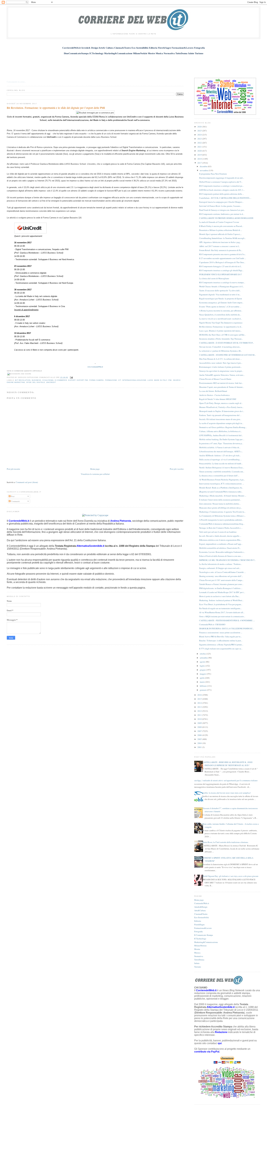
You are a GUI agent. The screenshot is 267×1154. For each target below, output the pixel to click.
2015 (199, 698)
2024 (199, 134)
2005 (199, 739)
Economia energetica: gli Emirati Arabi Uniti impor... (221, 302)
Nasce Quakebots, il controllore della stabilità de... (220, 314)
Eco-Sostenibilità (201, 917)
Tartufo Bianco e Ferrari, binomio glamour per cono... (221, 584)
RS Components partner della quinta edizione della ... (221, 194)
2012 (199, 711)
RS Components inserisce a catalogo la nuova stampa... (222, 282)
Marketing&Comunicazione (206, 942)
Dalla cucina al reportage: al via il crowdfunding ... (220, 459)
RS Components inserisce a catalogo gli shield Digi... (221, 270)
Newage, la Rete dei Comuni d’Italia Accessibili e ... (220, 527)
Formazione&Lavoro (203, 928)
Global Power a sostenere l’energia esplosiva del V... (220, 181)
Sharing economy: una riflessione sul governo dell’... (221, 576)
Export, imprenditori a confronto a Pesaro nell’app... (220, 544)
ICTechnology (200, 938)
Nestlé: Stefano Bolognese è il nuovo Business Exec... (221, 467)
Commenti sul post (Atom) (27, 482)
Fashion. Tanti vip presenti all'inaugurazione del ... (220, 415)
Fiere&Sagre (199, 924)
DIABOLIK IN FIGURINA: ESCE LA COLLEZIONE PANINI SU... (226, 628)
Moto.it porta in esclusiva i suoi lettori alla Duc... (219, 596)
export (72, 380)
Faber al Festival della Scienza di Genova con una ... (221, 556)
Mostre (197, 949)
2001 (199, 747)
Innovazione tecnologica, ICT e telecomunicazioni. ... (221, 483)
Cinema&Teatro (201, 914)
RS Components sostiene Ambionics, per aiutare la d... (221, 214)
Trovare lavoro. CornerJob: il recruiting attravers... (220, 346)
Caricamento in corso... (16, 81)
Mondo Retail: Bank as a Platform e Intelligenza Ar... (221, 487)
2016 (199, 694)
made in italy (160, 380)
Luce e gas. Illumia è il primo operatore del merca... (220, 330)
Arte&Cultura (200, 910)
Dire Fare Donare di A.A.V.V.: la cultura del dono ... (220, 358)
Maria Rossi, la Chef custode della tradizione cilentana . (225, 842)
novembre (204, 170)
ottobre (203, 653)
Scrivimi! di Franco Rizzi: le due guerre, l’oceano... (220, 206)
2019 (199, 154)
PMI (170, 380)
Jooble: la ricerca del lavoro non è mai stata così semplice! (226, 792)
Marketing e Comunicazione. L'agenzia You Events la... (222, 511)
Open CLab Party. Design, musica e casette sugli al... (221, 403)
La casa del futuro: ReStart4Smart (213, 391)
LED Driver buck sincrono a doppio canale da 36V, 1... (222, 189)
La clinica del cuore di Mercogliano (214, 278)
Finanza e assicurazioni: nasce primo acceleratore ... (220, 632)
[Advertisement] (133, 64)
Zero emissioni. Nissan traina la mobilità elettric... (220, 503)
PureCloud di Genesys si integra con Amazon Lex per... (222, 210)
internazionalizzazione (134, 380)
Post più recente (13, 469)
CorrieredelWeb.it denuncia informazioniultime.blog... (221, 523)
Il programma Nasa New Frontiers (213, 173)
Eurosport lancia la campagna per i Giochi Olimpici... (221, 202)
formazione (111, 380)
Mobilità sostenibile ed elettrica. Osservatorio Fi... (220, 548)
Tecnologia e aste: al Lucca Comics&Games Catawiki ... (222, 572)
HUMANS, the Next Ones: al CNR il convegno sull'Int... (222, 334)
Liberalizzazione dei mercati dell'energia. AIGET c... (221, 451)
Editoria (197, 921)
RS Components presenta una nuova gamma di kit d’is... (222, 254)
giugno (203, 669)
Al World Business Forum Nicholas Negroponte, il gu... (222, 479)
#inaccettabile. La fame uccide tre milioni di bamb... (221, 463)
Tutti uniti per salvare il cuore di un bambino (218, 531)
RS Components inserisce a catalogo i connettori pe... (221, 185)
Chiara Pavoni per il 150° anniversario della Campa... (221, 580)
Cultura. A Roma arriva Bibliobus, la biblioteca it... (220, 431)
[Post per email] (71, 377)
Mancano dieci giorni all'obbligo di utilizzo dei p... (220, 507)
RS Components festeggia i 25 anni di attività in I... (220, 266)
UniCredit (51, 382)
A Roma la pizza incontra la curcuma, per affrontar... (220, 310)
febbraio (203, 685)
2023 (199, 138)
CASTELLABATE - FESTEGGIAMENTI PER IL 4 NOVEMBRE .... (227, 620)
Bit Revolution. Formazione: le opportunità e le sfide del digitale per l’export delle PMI (56, 108)
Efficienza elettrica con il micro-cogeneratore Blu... (220, 540)
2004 (199, 743)
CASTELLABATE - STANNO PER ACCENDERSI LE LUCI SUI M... (227, 354)
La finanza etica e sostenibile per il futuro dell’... (219, 475)
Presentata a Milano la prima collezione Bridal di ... (220, 230)
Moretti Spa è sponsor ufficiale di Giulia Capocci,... (220, 234)
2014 (199, 702)
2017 (199, 162)
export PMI (82, 380)
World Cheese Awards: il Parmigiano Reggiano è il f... (221, 286)
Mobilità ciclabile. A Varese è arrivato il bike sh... (219, 447)
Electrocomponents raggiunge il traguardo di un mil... (221, 177)
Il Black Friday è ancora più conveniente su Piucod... (221, 226)
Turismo (197, 966)
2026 (199, 126)
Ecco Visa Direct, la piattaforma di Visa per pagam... (220, 604)
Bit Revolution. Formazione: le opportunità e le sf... (220, 326)
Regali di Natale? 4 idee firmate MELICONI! (217, 399)
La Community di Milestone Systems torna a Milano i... (222, 515)
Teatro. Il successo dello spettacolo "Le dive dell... (220, 290)
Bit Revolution (22, 380)
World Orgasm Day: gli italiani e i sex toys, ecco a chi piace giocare (230, 876)
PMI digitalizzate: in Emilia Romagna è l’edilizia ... (220, 588)
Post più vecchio (177, 469)
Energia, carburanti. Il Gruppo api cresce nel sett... (220, 568)
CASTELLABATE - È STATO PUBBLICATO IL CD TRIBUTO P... (226, 342)
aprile (202, 677)
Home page (95, 469)
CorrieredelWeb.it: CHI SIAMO (212, 624)
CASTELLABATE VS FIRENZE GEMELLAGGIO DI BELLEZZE (226, 218)
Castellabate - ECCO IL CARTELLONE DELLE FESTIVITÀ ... (225, 198)
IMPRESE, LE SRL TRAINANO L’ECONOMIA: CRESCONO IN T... (227, 560)
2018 (199, 158)
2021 (199, 146)
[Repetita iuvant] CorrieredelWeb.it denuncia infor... (220, 491)
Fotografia (198, 931)
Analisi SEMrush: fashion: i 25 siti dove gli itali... (220, 455)
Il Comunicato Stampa (203, 935)
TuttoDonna (199, 959)
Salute (196, 963)
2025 (199, 130)
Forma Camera (96, 380)
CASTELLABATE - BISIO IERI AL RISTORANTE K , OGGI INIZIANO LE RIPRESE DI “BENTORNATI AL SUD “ (227, 764)
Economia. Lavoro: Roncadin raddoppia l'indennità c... (222, 552)
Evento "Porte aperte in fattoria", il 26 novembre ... (220, 306)
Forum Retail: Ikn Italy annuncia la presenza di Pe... (220, 250)
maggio (203, 673)
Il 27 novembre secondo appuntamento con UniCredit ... (222, 258)
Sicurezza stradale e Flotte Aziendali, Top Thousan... (221, 338)
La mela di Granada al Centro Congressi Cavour (219, 222)
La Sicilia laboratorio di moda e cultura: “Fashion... (220, 564)
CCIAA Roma (48, 380)
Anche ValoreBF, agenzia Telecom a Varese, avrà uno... (222, 375)
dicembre (204, 166)
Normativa (198, 956)
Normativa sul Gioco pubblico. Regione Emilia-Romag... (223, 427)
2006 (199, 735)
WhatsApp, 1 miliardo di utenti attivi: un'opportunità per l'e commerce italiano (225, 780)
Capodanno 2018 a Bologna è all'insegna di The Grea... (222, 262)
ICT (119, 380)
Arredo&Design (200, 906)
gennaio (203, 690)
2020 (199, 150)
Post (13, 496)
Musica (197, 952)
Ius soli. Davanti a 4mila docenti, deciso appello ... (220, 536)
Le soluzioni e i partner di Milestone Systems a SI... (220, 350)
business (36, 380)
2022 (199, 142)
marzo (202, 681)
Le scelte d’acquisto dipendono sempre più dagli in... (221, 423)
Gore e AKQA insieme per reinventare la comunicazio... (222, 616)
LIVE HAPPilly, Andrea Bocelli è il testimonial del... (221, 435)
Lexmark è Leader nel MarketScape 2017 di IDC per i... (222, 592)
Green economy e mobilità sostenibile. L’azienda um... (221, 471)
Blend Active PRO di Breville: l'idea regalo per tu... (220, 636)
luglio (202, 665)
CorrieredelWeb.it (201, 903)
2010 (199, 719)
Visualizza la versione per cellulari (95, 474)
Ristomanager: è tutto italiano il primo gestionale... (220, 367)
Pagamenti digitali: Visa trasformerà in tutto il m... (220, 294)
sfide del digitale (35, 382)
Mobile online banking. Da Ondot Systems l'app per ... (221, 439)
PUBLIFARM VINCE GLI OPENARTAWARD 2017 (220, 274)
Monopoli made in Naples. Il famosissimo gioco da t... (221, 411)
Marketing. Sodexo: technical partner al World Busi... (221, 600)
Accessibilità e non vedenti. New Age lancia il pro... (220, 363)
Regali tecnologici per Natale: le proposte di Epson (220, 298)
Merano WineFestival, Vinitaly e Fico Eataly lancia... (221, 407)
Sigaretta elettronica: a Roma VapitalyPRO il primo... (221, 644)
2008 (199, 727)
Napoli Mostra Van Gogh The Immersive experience (220, 322)
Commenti (15, 501)
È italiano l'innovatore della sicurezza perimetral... (220, 499)
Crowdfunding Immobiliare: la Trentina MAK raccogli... (222, 238)
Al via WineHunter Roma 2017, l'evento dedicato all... (221, 612)
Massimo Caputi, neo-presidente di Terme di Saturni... (221, 387)
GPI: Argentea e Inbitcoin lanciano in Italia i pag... (220, 242)
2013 (199, 707)
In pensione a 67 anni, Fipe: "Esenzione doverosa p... (221, 443)
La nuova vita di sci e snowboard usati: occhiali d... (220, 318)
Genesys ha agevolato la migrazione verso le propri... (221, 371)
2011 (199, 715)
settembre (204, 657)
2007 (199, 731)
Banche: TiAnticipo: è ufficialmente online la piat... (220, 640)
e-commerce (61, 380)
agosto (203, 661)
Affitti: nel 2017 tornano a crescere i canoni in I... (219, 246)
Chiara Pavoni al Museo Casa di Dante (215, 379)
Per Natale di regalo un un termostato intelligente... (220, 608)
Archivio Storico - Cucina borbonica (214, 395)
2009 (199, 723)
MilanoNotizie (200, 945)
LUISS (150, 380)
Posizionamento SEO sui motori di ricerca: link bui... (221, 383)
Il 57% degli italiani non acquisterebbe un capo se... (220, 648)
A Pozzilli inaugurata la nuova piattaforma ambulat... (221, 519)
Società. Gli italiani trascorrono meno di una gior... (220, 419)
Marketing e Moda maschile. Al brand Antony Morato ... (222, 495)
